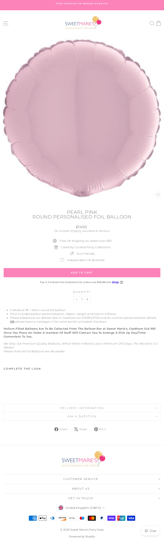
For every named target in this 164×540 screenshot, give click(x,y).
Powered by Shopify (82, 536)
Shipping (76, 230)
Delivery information (82, 408)
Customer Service (80, 479)
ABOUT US (81, 488)
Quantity (82, 292)
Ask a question (82, 416)
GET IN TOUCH (81, 498)
